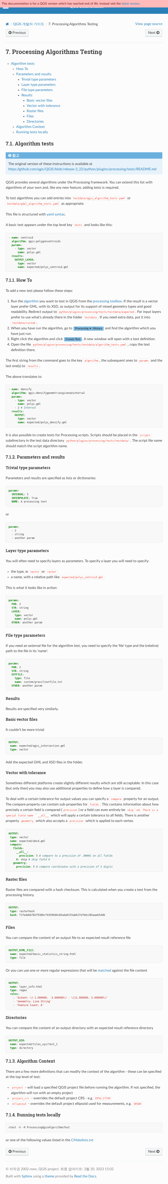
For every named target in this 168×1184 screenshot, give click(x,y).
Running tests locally (32, 132)
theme (49, 1176)
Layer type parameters (38, 84)
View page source (148, 24)
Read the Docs (85, 1176)
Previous (19, 32)
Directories (35, 121)
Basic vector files (39, 100)
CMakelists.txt (82, 1140)
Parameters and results (33, 74)
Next (152, 32)
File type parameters (37, 90)
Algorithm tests (23, 63)
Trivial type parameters (38, 79)
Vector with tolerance (43, 106)
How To (22, 69)
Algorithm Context (30, 127)
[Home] (7, 24)
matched (104, 970)
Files (30, 116)
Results (26, 95)
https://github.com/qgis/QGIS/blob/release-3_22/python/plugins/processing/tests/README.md (82, 169)
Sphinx (27, 1176)
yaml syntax (56, 214)
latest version (130, 3)
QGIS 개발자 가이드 (28, 24)
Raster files (35, 111)
